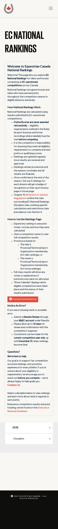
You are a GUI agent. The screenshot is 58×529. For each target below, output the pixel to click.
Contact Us (13, 384)
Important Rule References (24, 299)
